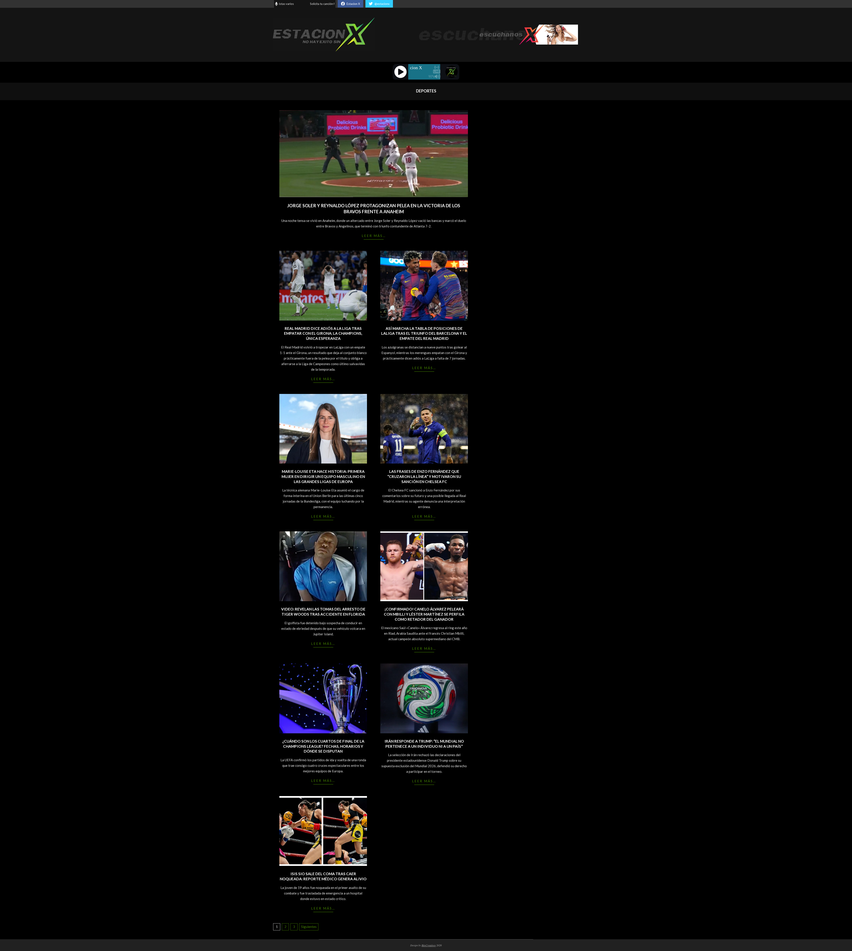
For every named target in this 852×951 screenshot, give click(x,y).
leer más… (374, 236)
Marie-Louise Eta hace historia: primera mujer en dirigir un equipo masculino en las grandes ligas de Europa (323, 476)
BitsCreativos (429, 945)
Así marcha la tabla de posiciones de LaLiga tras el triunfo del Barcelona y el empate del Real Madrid (424, 333)
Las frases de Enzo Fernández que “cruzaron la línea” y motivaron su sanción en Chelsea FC (424, 476)
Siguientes (309, 927)
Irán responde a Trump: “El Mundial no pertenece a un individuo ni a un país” (424, 744)
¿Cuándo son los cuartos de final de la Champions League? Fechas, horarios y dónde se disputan (323, 746)
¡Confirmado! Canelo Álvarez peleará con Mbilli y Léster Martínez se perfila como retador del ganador (424, 614)
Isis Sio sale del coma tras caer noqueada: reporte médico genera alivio (323, 876)
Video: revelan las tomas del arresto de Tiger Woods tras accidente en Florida (323, 611)
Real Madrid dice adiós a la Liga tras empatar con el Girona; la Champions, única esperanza (323, 333)
